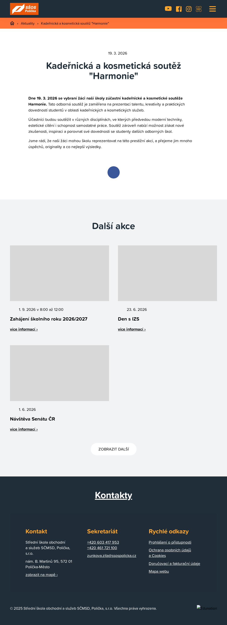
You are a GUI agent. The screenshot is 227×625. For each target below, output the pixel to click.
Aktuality (28, 23)
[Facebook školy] (179, 9)
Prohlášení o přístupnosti (170, 542)
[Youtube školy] (168, 9)
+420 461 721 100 (102, 548)
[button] (212, 8)
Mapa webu (159, 571)
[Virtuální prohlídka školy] (199, 9)
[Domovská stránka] (24, 9)
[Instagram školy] (189, 9)
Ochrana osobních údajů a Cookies (170, 552)
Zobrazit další (113, 449)
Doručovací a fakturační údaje (174, 563)
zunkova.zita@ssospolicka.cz (111, 555)
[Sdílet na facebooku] (114, 172)
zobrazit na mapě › (41, 574)
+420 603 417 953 (103, 542)
